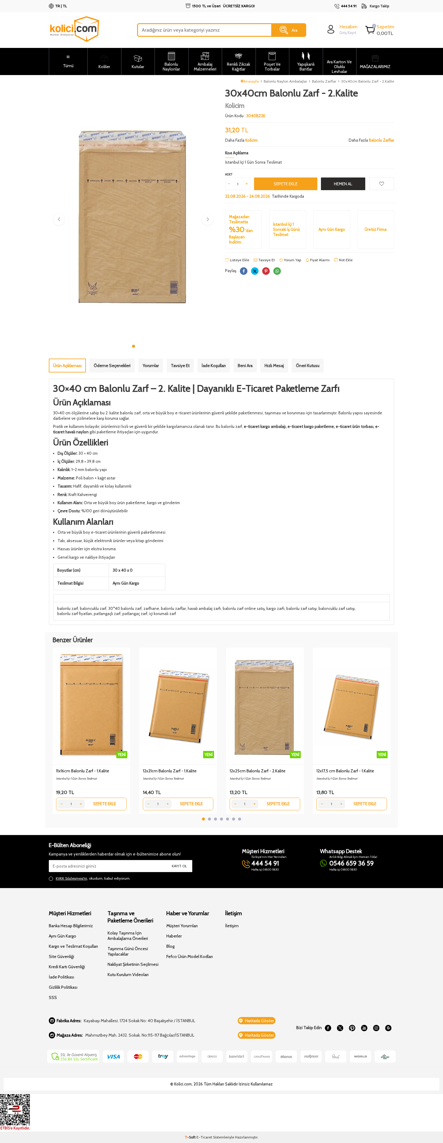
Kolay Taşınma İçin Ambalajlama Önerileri (128, 935)
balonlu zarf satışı (301, 608)
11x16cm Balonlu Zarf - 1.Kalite (82, 771)
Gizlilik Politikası (63, 987)
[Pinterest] (352, 1028)
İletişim (232, 925)
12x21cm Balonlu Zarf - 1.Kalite (169, 771)
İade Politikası (61, 977)
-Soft (190, 1137)
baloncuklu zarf (93, 608)
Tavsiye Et (266, 260)
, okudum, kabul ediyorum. (93, 878)
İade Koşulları (214, 365)
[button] (133, 346)
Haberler (174, 936)
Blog (170, 946)
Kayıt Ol (179, 866)
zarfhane (151, 608)
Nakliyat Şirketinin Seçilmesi (133, 964)
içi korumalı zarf (162, 613)
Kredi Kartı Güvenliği (67, 966)
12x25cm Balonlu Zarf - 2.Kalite (257, 771)
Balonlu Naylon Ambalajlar (285, 81)
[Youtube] (364, 1028)
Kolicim (234, 105)
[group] (133, 214)
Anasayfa (251, 81)
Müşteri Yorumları (182, 925)
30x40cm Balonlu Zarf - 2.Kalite (367, 81)
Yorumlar (151, 365)
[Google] (388, 1028)
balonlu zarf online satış (244, 608)
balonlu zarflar (173, 608)
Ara (294, 30)
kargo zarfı (275, 608)
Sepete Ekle (285, 184)
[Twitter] (340, 1028)
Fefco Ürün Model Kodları (189, 956)
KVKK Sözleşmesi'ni (71, 878)
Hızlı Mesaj (274, 365)
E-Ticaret (204, 1137)
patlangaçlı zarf (107, 613)
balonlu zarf (67, 608)
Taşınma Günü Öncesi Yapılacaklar (128, 951)
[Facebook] (328, 1028)
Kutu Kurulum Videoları (128, 974)
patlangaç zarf (134, 613)
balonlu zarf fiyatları (74, 613)
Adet (228, 174)
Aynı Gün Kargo (62, 936)
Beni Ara (245, 365)
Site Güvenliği (61, 956)
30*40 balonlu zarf (125, 608)
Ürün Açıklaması (67, 365)
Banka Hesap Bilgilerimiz (71, 925)
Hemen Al (343, 184)
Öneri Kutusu (307, 365)
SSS (53, 997)
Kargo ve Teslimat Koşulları (73, 946)
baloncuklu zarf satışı (337, 608)
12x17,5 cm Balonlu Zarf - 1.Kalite (345, 771)
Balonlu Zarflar (324, 81)
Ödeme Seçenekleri (112, 365)
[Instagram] (376, 1028)
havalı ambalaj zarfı (204, 608)
